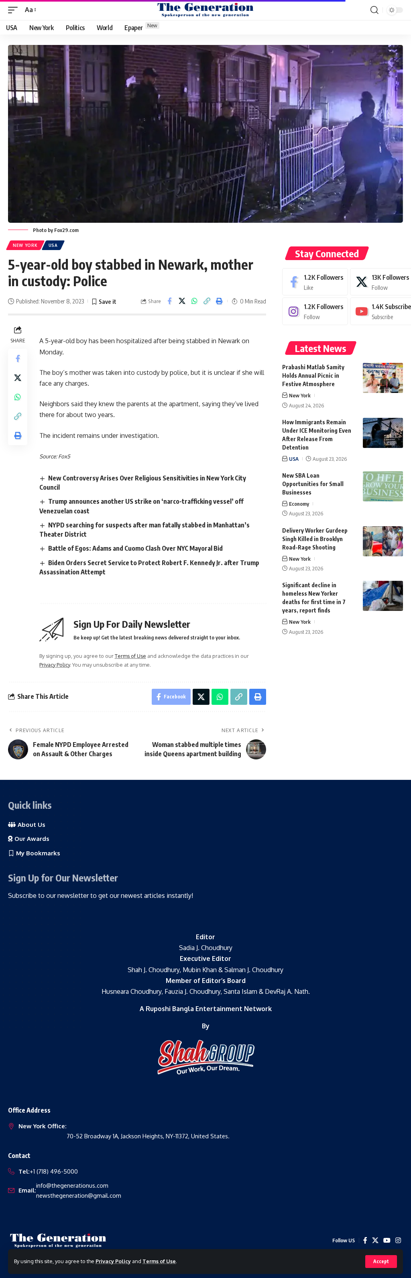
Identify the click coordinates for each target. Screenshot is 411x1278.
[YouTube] (387, 1240)
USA (53, 245)
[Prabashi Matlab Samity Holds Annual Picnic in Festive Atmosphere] (383, 378)
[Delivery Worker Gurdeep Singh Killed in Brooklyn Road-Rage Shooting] (383, 541)
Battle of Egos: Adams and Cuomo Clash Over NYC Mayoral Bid (135, 548)
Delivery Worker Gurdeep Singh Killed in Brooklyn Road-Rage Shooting (315, 539)
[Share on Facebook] (169, 301)
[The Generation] (205, 10)
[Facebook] (315, 282)
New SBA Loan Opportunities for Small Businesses (313, 484)
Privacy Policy (113, 1261)
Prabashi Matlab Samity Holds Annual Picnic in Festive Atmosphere (313, 375)
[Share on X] (181, 301)
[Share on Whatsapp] (194, 301)
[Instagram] (315, 311)
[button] (381, 1261)
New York (25, 245)
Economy (299, 504)
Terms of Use (159, 1261)
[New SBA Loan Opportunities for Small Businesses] (383, 486)
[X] (375, 1240)
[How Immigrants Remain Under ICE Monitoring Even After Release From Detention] (383, 433)
